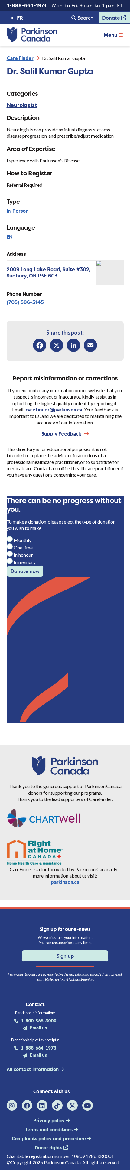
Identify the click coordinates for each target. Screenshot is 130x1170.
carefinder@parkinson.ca (53, 409)
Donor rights (49, 1147)
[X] (56, 345)
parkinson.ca (65, 882)
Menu (111, 35)
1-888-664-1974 (27, 5)
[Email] (90, 345)
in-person (18, 211)
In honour (23, 555)
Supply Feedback (61, 433)
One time (23, 547)
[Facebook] (39, 345)
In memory (25, 562)
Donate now (25, 571)
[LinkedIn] (73, 345)
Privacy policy (49, 1120)
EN (10, 236)
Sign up (65, 956)
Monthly (22, 540)
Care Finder (20, 58)
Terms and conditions (49, 1129)
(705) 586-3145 (25, 302)
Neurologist (22, 105)
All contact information (33, 1069)
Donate (109, 18)
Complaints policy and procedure (49, 1138)
